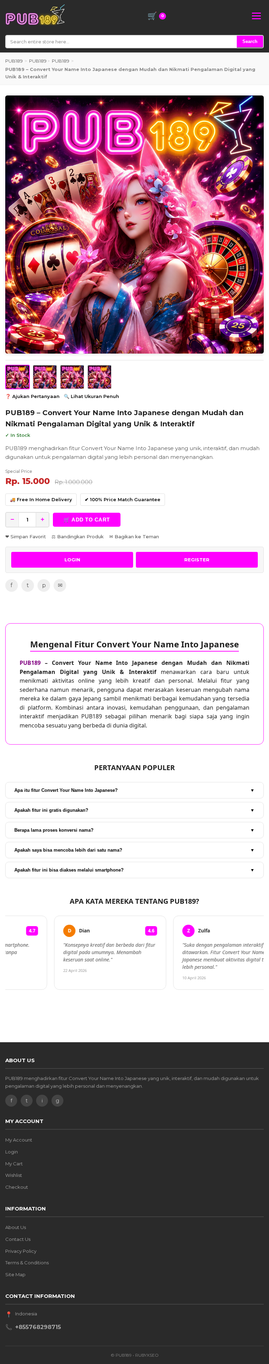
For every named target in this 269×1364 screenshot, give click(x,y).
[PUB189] (35, 14)
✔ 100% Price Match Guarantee (122, 499)
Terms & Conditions (27, 1262)
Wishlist (13, 1175)
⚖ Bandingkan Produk (77, 536)
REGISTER (196, 559)
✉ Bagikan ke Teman (134, 536)
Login (11, 1152)
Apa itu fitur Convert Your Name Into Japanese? (134, 790)
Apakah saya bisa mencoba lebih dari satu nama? (134, 850)
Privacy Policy (20, 1251)
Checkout (16, 1187)
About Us (15, 1227)
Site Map (15, 1274)
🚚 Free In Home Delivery (41, 499)
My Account (18, 1140)
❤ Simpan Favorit (25, 536)
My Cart (14, 1163)
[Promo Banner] (134, 224)
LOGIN (72, 559)
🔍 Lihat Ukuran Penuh (91, 396)
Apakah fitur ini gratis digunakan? (134, 810)
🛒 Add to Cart (86, 520)
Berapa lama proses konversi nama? (134, 830)
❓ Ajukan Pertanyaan (32, 396)
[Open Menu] (256, 16)
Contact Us (17, 1239)
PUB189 (14, 61)
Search (249, 41)
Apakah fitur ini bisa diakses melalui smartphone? (134, 870)
